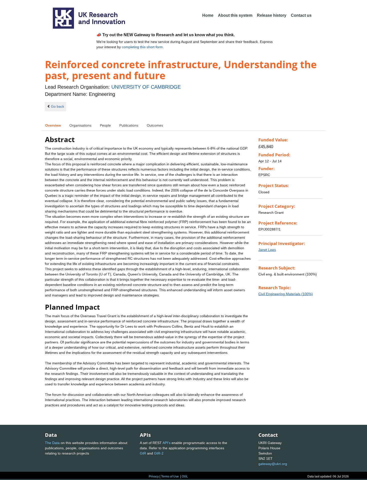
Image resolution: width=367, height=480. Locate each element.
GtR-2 (159, 453)
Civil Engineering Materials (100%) (285, 294)
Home (207, 15)
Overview (53, 125)
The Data (52, 443)
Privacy (154, 476)
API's (167, 443)
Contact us (301, 15)
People (105, 125)
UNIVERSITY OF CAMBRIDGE (146, 87)
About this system (235, 15)
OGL (185, 476)
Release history (271, 15)
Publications (128, 125)
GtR (143, 453)
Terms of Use (170, 476)
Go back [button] (57, 106)
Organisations (80, 125)
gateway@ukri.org (272, 464)
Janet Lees (267, 250)
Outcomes (155, 125)
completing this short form (142, 47)
